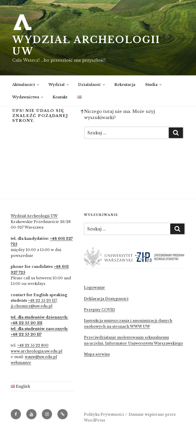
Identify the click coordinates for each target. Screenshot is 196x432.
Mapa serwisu (97, 354)
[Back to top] (82, 111)
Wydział (56, 84)
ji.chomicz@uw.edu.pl (31, 306)
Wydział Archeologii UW (34, 216)
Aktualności (23, 84)
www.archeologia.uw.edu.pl (36, 351)
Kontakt (60, 97)
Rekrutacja (124, 84)
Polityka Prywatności (104, 414)
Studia (151, 84)
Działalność (89, 84)
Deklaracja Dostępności (106, 298)
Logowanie (94, 287)
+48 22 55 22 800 (32, 345)
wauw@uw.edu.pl (41, 357)
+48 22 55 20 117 (42, 300)
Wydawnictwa (25, 97)
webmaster (21, 362)
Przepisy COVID (99, 309)
